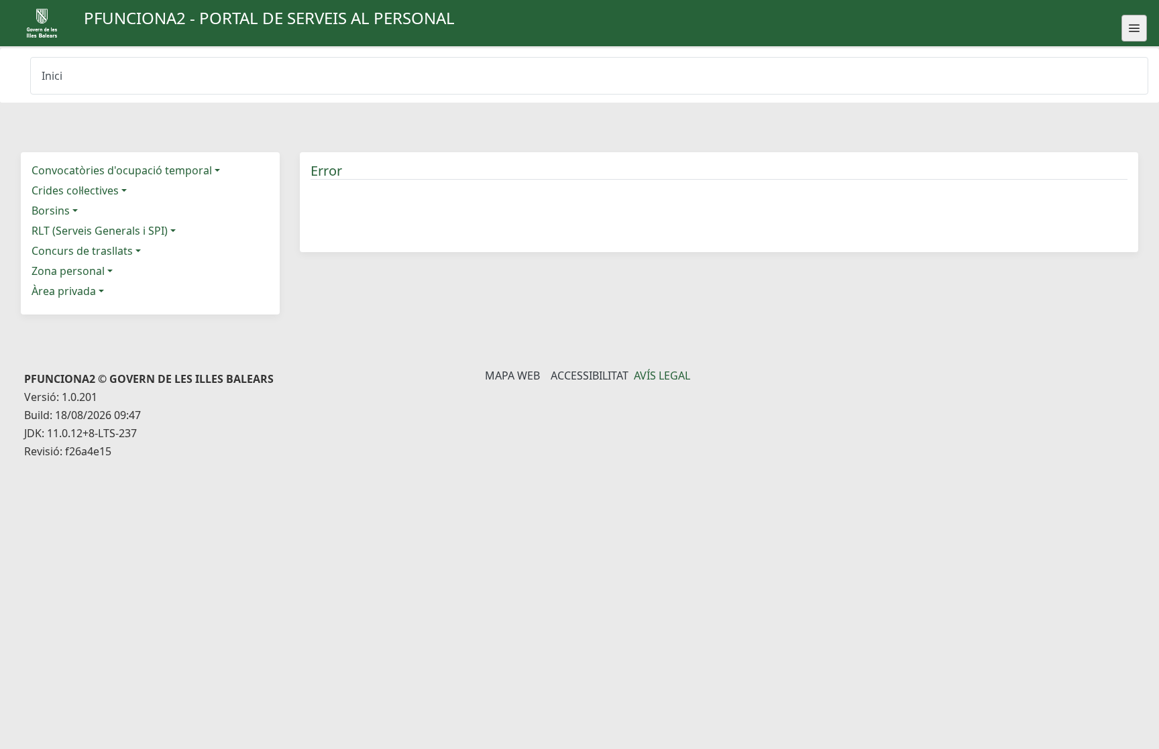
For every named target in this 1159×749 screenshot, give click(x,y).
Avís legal (662, 375)
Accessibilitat (589, 375)
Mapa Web (512, 375)
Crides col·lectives (75, 190)
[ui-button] (1134, 28)
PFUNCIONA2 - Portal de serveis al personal (269, 18)
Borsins (51, 210)
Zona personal (68, 271)
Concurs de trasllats (82, 250)
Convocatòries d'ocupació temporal (122, 170)
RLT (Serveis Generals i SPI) (100, 230)
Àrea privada (64, 291)
